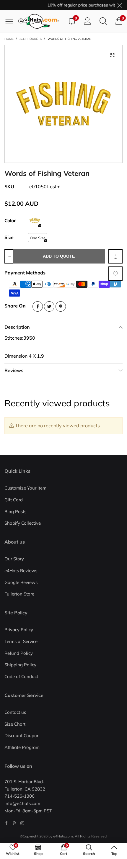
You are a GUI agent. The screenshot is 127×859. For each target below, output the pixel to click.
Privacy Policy (18, 629)
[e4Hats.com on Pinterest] (14, 823)
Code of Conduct (21, 676)
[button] (9, 256)
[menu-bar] (11, 21)
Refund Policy (18, 653)
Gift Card (13, 500)
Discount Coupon (22, 735)
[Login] (87, 21)
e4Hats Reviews (20, 570)
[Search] (103, 21)
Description (17, 327)
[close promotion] (119, 5)
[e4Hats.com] (41, 21)
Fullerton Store (19, 594)
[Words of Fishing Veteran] (63, 104)
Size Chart (14, 724)
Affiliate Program (22, 747)
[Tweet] (49, 306)
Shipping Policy (20, 664)
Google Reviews (21, 582)
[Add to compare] (115, 256)
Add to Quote (59, 256)
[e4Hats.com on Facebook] (6, 823)
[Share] (37, 306)
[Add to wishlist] (115, 273)
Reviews (13, 370)
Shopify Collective (22, 523)
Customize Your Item (25, 488)
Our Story (14, 559)
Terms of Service (21, 641)
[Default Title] (34, 220)
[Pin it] (61, 306)
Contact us (15, 712)
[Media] (112, 55)
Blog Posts (15, 511)
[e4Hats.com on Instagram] (22, 823)
